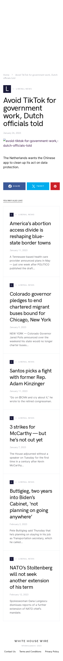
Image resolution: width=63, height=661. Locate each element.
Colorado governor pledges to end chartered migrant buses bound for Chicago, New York (30, 307)
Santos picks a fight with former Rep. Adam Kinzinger (31, 377)
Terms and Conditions (30, 651)
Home (6, 75)
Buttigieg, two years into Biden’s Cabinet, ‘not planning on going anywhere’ (31, 504)
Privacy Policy (52, 651)
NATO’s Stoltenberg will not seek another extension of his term (31, 577)
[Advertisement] (31, 31)
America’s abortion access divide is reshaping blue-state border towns (30, 233)
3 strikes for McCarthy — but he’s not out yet (28, 433)
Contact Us (10, 651)
